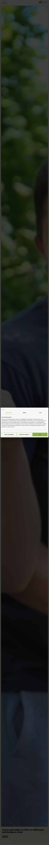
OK (40, 434)
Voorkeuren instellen (23, 434)
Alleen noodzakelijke (9, 434)
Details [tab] (24, 412)
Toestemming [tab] (8, 412)
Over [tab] (40, 412)
